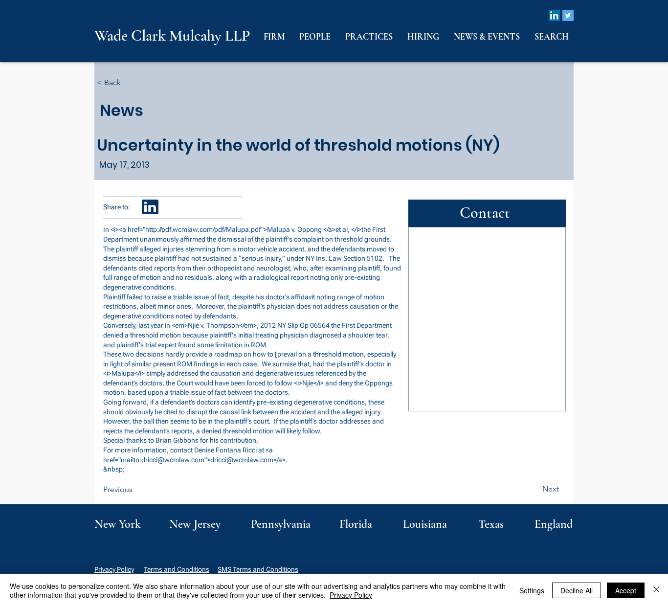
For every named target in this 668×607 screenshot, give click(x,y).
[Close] (656, 590)
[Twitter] (568, 15)
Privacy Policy (114, 569)
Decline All (576, 590)
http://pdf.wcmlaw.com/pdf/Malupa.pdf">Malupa (217, 229)
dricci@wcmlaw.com (172, 460)
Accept (625, 590)
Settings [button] (531, 590)
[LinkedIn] (554, 15)
